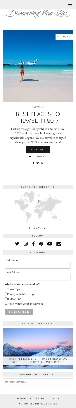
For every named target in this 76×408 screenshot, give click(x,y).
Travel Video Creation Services (25, 303)
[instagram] (26, 244)
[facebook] (33, 244)
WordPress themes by (38, 404)
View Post (38, 150)
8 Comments (39, 156)
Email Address (13, 272)
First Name (11, 260)
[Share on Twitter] (37, 163)
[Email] (58, 244)
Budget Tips (14, 298)
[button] (71, 5)
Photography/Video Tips (21, 294)
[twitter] (17, 244)
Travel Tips (13, 289)
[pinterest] (41, 244)
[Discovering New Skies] (38, 12)
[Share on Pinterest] (42, 163)
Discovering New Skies (43, 398)
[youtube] (49, 244)
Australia (38, 107)
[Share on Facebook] (33, 163)
